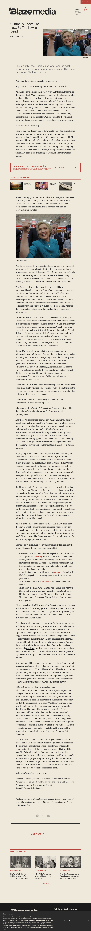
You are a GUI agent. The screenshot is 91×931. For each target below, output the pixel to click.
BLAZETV (78, 12)
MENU (85, 9)
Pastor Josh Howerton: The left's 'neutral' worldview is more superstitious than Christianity (52, 183)
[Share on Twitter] (42, 815)
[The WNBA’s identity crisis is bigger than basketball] (45, 861)
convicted (62, 423)
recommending (43, 134)
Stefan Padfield (40, 870)
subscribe (85, 2)
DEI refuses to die (77, 183)
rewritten (30, 648)
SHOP (77, 14)
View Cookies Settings (67, 921)
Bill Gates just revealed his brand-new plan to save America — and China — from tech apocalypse (28, 183)
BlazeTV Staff (65, 870)
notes (43, 456)
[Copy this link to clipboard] (53, 815)
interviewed (47, 581)
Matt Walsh (16, 37)
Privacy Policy (30, 168)
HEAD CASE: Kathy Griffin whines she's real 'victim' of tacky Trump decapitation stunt (19, 876)
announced (59, 572)
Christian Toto (15, 870)
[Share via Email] (48, 815)
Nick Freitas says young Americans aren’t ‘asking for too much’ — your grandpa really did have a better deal (70, 876)
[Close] (88, 921)
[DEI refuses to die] (65, 186)
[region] (45, 921)
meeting (38, 556)
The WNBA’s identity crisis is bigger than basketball (43, 876)
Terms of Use (38, 168)
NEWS (77, 8)
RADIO (77, 11)
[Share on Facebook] (37, 815)
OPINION (77, 9)
